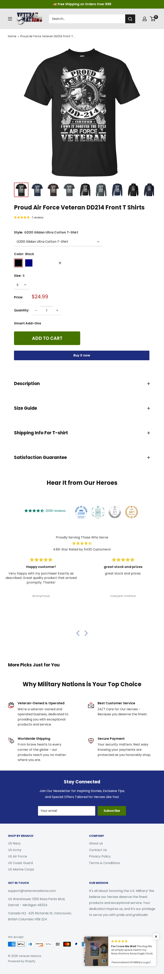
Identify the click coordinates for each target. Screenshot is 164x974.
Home (12, 36)
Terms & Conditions (104, 863)
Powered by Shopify (21, 961)
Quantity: (21, 310)
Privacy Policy (100, 856)
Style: (46, 232)
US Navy (14, 843)
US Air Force (17, 856)
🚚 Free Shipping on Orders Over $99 (82, 4)
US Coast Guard (20, 863)
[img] (82, 543)
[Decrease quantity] (36, 310)
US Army (14, 850)
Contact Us (98, 850)
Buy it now (81, 355)
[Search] (130, 18)
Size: (19, 275)
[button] (79, 633)
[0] (152, 18)
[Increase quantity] (57, 310)
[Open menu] (10, 18)
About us (96, 843)
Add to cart (47, 338)
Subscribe (112, 810)
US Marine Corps (21, 869)
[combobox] (87, 18)
